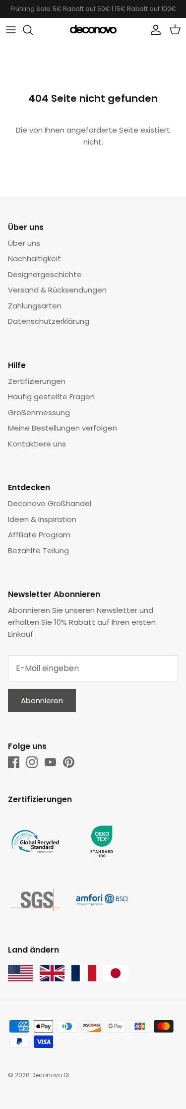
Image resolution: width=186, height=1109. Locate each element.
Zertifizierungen (36, 381)
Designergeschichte (45, 274)
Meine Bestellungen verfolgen (62, 428)
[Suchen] (33, 30)
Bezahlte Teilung (38, 550)
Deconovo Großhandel (49, 503)
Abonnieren (42, 700)
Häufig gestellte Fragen (51, 396)
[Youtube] (50, 762)
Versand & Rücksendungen (57, 290)
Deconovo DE (50, 1075)
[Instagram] (32, 762)
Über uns (24, 243)
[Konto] (153, 30)
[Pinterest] (68, 762)
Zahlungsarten (35, 305)
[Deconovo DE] (93, 30)
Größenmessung (39, 412)
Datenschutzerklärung (48, 321)
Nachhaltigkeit (34, 258)
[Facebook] (13, 762)
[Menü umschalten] (11, 30)
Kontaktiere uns (37, 444)
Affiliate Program (39, 534)
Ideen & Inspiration (42, 519)
